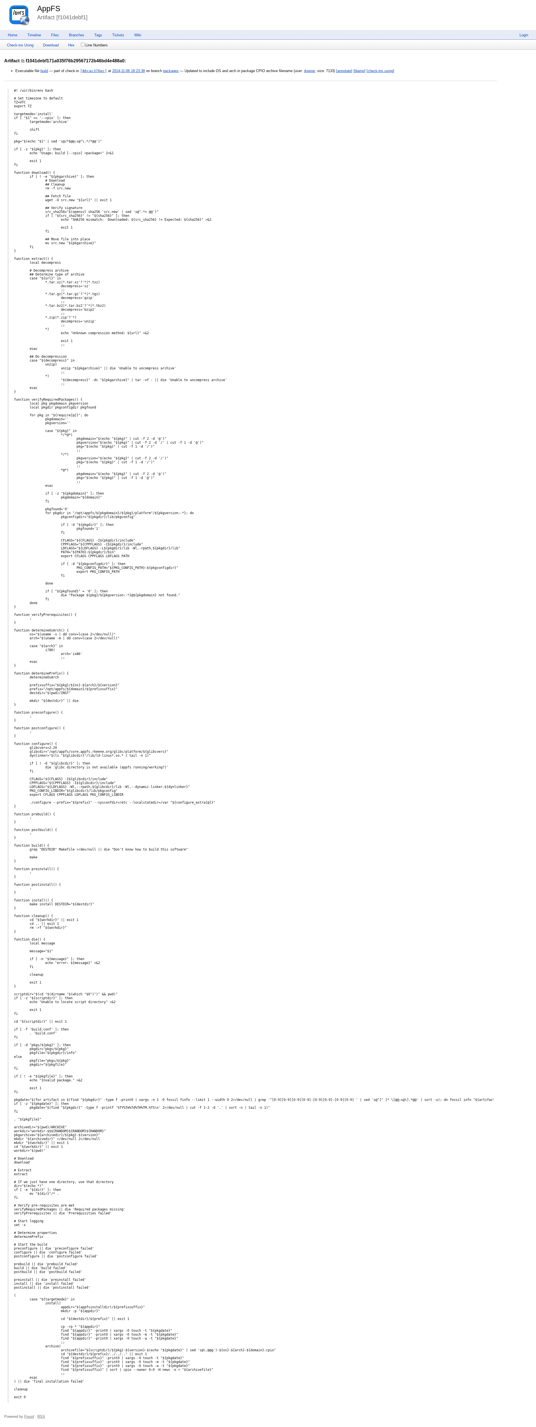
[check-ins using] (380, 71)
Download (51, 45)
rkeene (309, 71)
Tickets (118, 35)
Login (524, 35)
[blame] (359, 71)
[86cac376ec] (93, 71)
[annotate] (344, 71)
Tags (98, 35)
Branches (76, 35)
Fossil (29, 1416)
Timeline (34, 35)
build (44, 71)
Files (55, 35)
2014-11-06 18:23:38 (128, 71)
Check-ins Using (20, 45)
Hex (71, 45)
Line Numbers (96, 45)
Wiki (137, 35)
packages (171, 71)
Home (12, 35)
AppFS (48, 8)
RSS (41, 1416)
